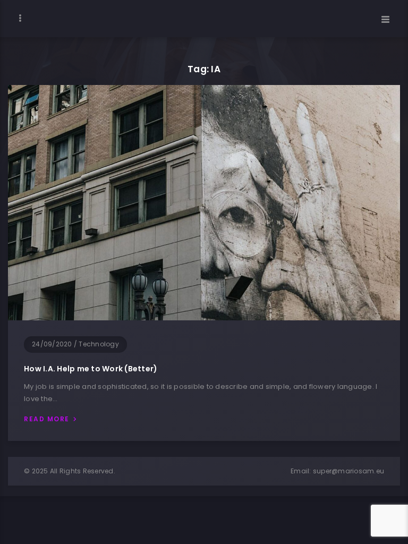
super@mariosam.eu (348, 470)
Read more (47, 418)
